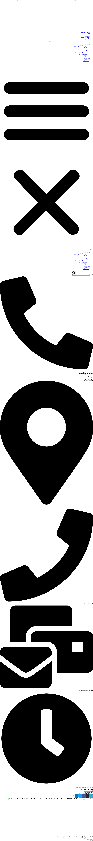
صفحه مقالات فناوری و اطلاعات (79, 52)
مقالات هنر (84, 56)
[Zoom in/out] (88, 839)
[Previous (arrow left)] (92, 840)
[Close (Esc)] (92, 839)
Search (91, 274)
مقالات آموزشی (86, 51)
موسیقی (85, 48)
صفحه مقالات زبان (82, 54)
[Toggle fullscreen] (89, 839)
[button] (46, 157)
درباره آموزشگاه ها (85, 32)
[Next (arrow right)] (91, 840)
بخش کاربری (87, 58)
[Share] (91, 839)
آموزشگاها (87, 44)
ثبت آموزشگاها (86, 61)
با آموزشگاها (87, 59)
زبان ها (85, 47)
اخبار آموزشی (86, 33)
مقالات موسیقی (83, 55)
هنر (86, 50)
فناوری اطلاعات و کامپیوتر (80, 45)
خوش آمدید (87, 30)
